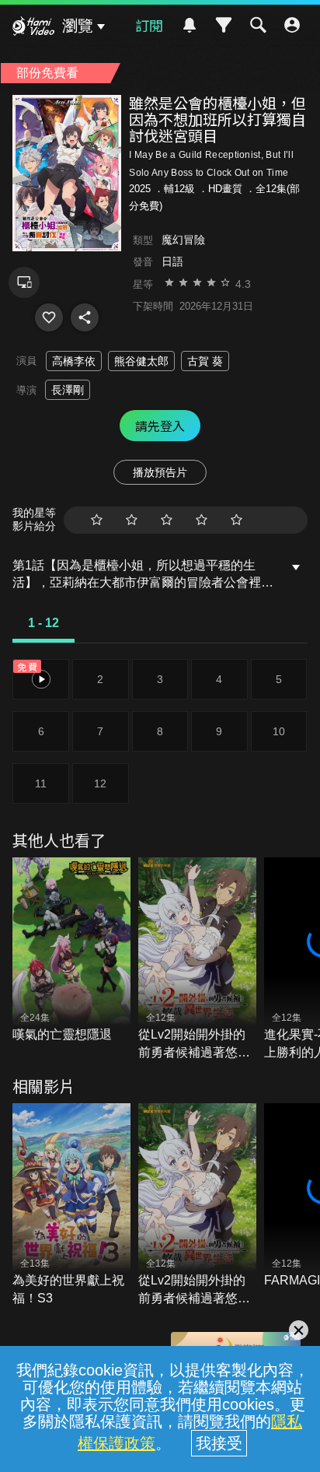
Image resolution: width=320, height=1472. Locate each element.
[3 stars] (166, 520)
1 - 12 (43, 622)
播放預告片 (160, 472)
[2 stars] (131, 520)
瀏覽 (77, 25)
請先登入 (160, 425)
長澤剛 (67, 390)
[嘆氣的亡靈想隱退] (71, 950)
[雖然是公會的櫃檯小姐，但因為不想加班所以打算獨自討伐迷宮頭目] (49, 317)
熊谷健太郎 (141, 361)
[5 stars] (236, 520)
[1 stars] (96, 520)
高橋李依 (74, 361)
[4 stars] (201, 520)
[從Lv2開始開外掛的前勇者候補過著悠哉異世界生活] (197, 959)
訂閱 (149, 25)
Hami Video (33, 28)
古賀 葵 (205, 361)
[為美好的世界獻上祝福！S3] (71, 1205)
